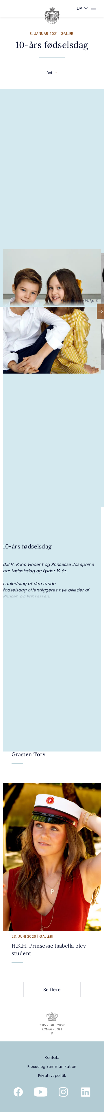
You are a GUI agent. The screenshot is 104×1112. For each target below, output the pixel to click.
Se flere (52, 989)
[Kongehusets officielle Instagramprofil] (63, 1093)
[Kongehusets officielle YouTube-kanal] (41, 1093)
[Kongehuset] (52, 15)
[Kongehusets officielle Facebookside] (18, 1093)
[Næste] (100, 311)
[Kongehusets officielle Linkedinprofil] (86, 1093)
